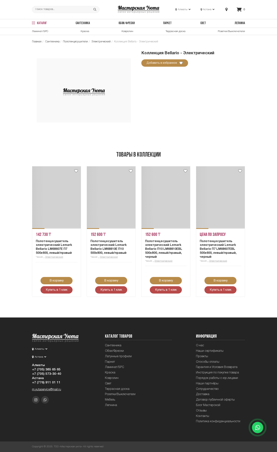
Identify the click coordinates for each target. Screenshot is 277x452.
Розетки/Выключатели (231, 31)
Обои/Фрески (127, 23)
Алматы (38, 365)
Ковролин (127, 31)
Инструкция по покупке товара (217, 372)
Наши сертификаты (209, 351)
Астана (38, 378)
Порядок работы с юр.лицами (217, 378)
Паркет (167, 23)
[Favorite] (76, 171)
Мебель (110, 399)
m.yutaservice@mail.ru (46, 389)
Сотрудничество (207, 389)
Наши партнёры (207, 383)
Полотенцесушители (75, 42)
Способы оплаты (207, 362)
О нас (200, 345)
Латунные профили (118, 356)
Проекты (202, 356)
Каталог (41, 23)
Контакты (202, 416)
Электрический (101, 42)
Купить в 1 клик (56, 290)
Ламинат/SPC (40, 31)
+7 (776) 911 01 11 (46, 382)
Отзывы (201, 410)
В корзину (57, 280)
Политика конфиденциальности (218, 421)
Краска (85, 31)
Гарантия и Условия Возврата (216, 367)
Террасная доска (175, 31)
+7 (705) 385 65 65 (46, 369)
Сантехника (83, 23)
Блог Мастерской (208, 405)
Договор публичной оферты (215, 399)
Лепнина (240, 23)
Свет (203, 23)
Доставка (202, 394)
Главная (36, 42)
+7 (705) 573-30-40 (46, 373)
